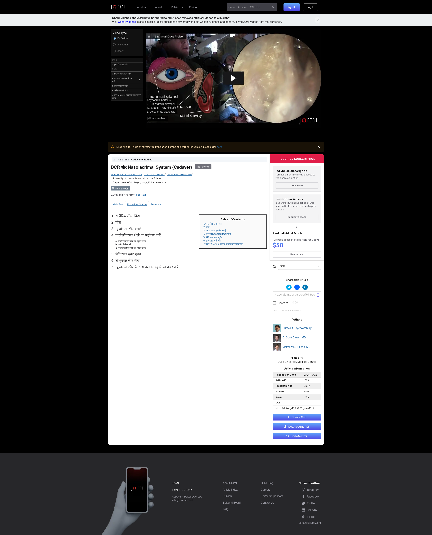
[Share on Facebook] (297, 287)
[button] (233, 78)
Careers (265, 489)
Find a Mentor (299, 436)
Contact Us (267, 502)
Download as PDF (299, 426)
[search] (273, 7)
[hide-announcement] (317, 20)
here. (220, 146)
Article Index (230, 489)
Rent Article (297, 254)
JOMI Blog (267, 483)
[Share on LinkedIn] (305, 287)
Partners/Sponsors (272, 496)
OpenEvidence (127, 21)
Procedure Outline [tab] (137, 204)
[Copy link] (318, 295)
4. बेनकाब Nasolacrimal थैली (217, 233)
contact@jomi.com (310, 522)
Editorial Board (232, 502)
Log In (310, 7)
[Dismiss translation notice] (319, 147)
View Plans (297, 185)
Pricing (193, 7)
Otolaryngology (120, 188)
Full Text (141, 194)
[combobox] (249, 7)
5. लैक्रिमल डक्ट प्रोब (212, 237)
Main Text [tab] (118, 204)
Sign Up (291, 7)
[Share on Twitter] (289, 287)
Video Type (120, 33)
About (158, 7)
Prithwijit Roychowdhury (297, 328)
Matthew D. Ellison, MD (296, 347)
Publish (175, 7)
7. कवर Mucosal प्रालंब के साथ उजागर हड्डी (223, 244)
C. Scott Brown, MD (294, 337)
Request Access (297, 217)
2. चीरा (206, 227)
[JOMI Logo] (118, 7)
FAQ (225, 509)
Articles (141, 7)
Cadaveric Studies (141, 159)
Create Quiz (299, 417)
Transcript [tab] (156, 204)
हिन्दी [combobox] (282, 266)
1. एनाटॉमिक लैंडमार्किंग (212, 223)
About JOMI (230, 483)
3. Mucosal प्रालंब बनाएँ (214, 230)
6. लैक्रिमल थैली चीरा (212, 240)
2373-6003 (185, 490)
